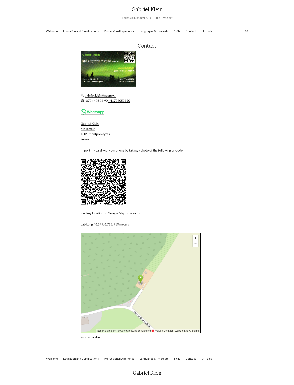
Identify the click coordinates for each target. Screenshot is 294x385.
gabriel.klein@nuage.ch (100, 95)
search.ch (135, 213)
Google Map (116, 213)
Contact (191, 31)
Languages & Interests (154, 31)
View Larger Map (90, 337)
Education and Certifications (81, 31)
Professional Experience (119, 31)
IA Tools (206, 31)
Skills (177, 31)
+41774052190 (119, 100)
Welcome (52, 31)
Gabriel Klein (147, 9)
